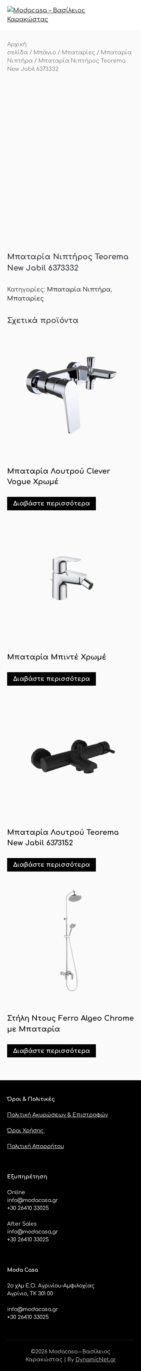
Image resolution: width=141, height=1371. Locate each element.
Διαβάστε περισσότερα (51, 503)
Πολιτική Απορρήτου (35, 1146)
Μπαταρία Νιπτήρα (79, 289)
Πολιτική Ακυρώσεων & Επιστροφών (57, 1115)
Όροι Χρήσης (26, 1130)
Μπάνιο (44, 52)
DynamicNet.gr (96, 1359)
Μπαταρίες (78, 52)
